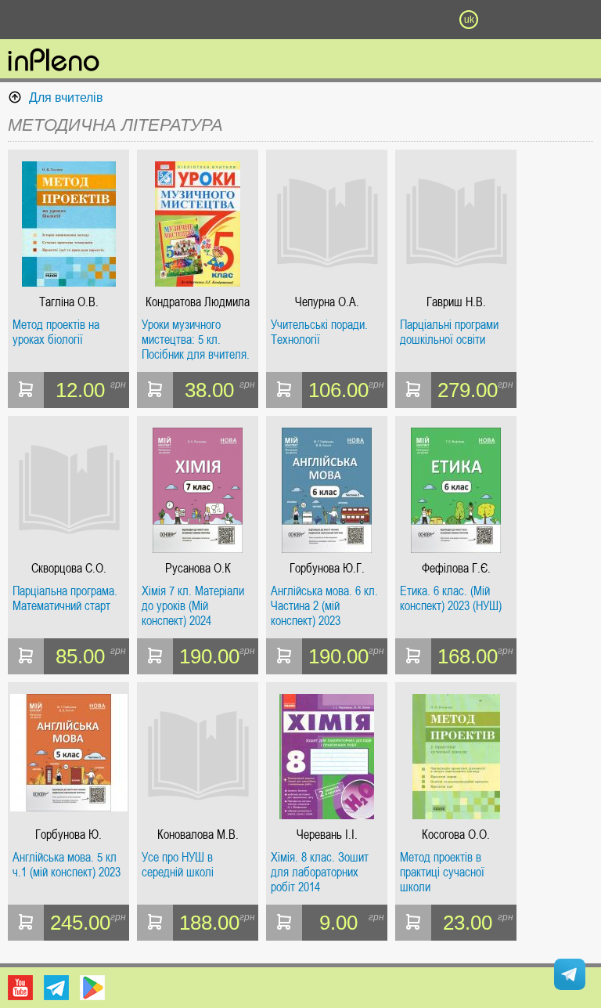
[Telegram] (56, 987)
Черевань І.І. (327, 834)
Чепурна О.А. (327, 301)
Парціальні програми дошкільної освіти (449, 332)
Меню (132, 19)
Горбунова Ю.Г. (327, 568)
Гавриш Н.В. (456, 301)
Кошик (384, 19)
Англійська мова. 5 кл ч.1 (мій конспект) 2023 (67, 865)
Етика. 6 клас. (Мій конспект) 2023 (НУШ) (451, 598)
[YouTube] (20, 987)
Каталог (45, 19)
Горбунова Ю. (68, 834)
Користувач (300, 19)
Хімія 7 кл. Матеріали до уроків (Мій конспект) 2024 (193, 605)
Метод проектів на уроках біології (56, 332)
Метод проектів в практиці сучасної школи (442, 872)
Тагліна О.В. (69, 301)
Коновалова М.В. (198, 834)
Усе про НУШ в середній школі (178, 865)
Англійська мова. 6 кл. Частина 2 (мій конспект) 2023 (324, 605)
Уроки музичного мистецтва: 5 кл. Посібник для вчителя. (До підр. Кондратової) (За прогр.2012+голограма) (196, 339)
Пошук (216, 19)
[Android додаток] (92, 987)
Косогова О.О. (456, 834)
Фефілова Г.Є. (456, 568)
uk (469, 19)
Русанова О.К (198, 568)
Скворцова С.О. (68, 568)
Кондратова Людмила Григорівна (198, 301)
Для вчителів (66, 97)
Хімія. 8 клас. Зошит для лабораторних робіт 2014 (320, 872)
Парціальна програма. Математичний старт (65, 598)
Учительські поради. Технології (319, 332)
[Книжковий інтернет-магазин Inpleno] (53, 61)
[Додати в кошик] (26, 390)
